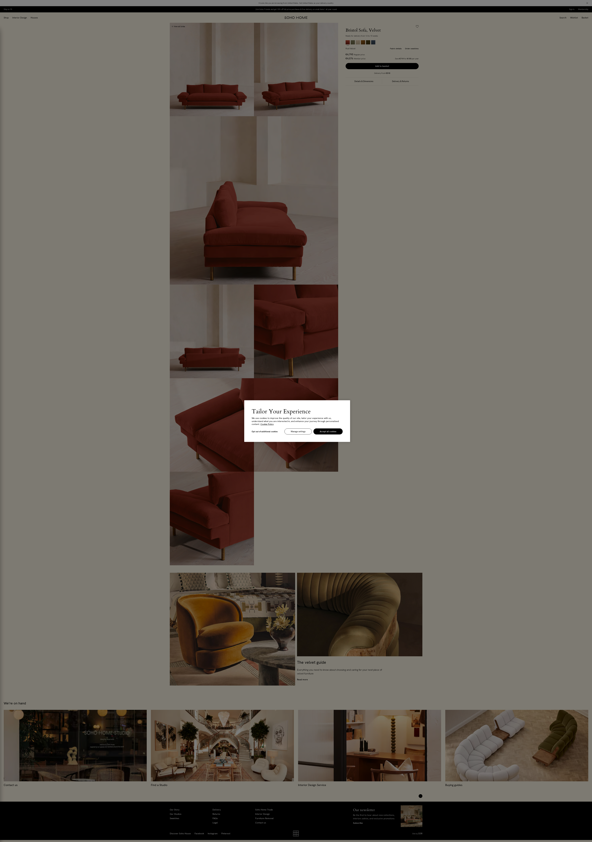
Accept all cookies (328, 431)
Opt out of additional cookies (265, 431)
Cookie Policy (267, 424)
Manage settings (298, 431)
